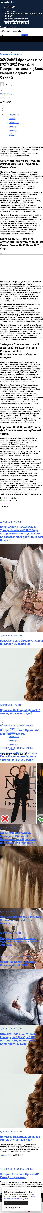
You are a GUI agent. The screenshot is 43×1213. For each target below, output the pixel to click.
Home (6, 9)
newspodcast (6, 94)
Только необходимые (13, 1207)
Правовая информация (16, 18)
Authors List (9, 7)
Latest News (9, 11)
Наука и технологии (18, 84)
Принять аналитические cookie (16, 1203)
